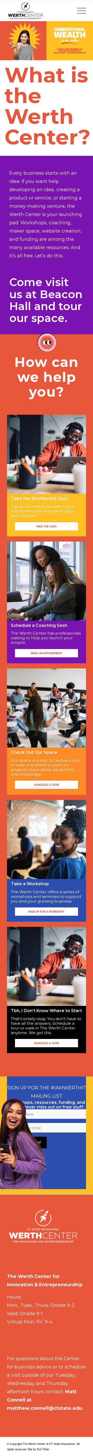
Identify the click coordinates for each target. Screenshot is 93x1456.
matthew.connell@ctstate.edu (44, 1408)
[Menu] (79, 10)
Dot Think (43, 1449)
